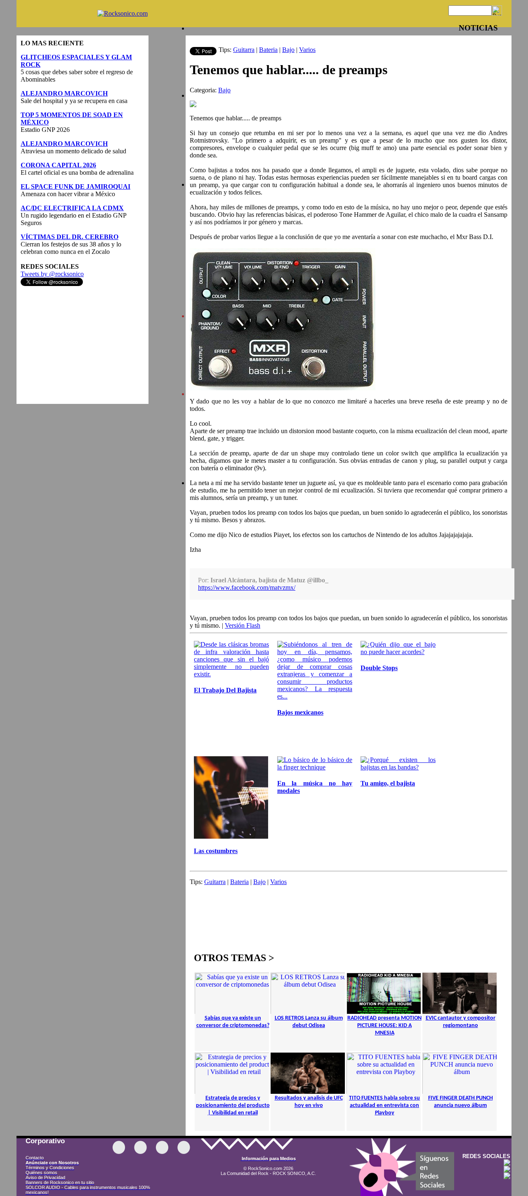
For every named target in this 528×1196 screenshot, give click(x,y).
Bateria (268, 49)
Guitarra (244, 49)
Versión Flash (242, 625)
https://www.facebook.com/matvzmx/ (246, 587)
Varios (307, 49)
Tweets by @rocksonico (52, 273)
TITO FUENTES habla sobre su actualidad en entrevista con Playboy (384, 1105)
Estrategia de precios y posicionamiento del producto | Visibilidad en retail (233, 1105)
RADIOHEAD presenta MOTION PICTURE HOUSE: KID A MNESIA (384, 1025)
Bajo (288, 49)
